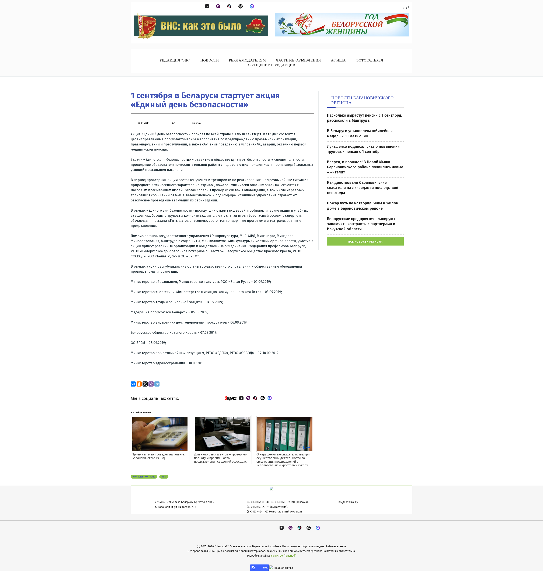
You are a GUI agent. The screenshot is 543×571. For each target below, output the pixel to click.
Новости (209, 60)
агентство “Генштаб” (283, 555)
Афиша (338, 60)
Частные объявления (298, 60)
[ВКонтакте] (133, 384)
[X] (145, 384)
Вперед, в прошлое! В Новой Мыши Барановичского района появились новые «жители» (365, 167)
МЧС (163, 477)
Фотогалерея (369, 60)
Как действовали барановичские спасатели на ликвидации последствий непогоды (362, 187)
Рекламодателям (247, 60)
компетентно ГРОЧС (144, 477)
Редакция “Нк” (175, 60)
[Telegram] (157, 384)
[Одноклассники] (139, 384)
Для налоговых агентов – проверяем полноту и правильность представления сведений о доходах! (221, 457)
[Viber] (151, 384)
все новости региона (365, 241)
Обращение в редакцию (271, 65)
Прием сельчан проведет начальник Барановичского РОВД (158, 456)
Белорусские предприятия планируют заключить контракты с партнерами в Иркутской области (361, 223)
